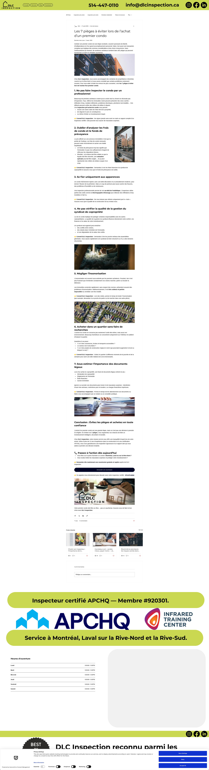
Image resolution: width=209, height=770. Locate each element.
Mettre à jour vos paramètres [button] (184, 654)
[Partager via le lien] (87, 516)
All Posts (68, 15)
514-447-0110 (104, 5)
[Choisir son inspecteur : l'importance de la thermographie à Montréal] (78, 539)
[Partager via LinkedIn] (83, 516)
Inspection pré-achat (79, 15)
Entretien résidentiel (107, 15)
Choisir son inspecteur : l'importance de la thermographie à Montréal (78, 550)
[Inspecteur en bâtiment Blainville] (104, 539)
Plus (129, 15)
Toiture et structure (120, 15)
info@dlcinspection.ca (152, 5)
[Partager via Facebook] (75, 516)
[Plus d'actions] (134, 26)
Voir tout (141, 530)
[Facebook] (196, 5)
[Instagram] (189, 5)
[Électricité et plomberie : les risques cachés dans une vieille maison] (131, 539)
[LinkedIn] (204, 5)
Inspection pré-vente (93, 15)
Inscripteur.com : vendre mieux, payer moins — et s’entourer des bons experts (104, 550)
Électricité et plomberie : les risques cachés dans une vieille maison (130, 550)
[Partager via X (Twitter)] (79, 516)
